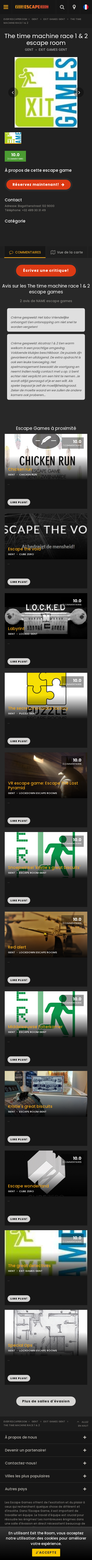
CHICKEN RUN (28, 474)
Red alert (17, 947)
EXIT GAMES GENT (53, 49)
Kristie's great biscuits (30, 1106)
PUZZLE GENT (27, 713)
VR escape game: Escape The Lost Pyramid (43, 786)
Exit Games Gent (54, 19)
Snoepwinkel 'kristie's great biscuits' (44, 867)
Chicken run (20, 469)
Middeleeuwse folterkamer (35, 1026)
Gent (35, 19)
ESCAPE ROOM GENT (32, 873)
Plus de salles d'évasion (46, 1401)
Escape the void (24, 549)
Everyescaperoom (15, 19)
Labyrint (16, 628)
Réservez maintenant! (36, 184)
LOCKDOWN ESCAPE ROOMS (38, 793)
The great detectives (29, 1265)
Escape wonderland (28, 1186)
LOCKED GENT (28, 634)
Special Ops (20, 1345)
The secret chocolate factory (38, 708)
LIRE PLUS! (18, 582)
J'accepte (46, 1552)
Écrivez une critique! (46, 270)
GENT (29, 49)
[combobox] (74, 7)
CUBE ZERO (26, 554)
